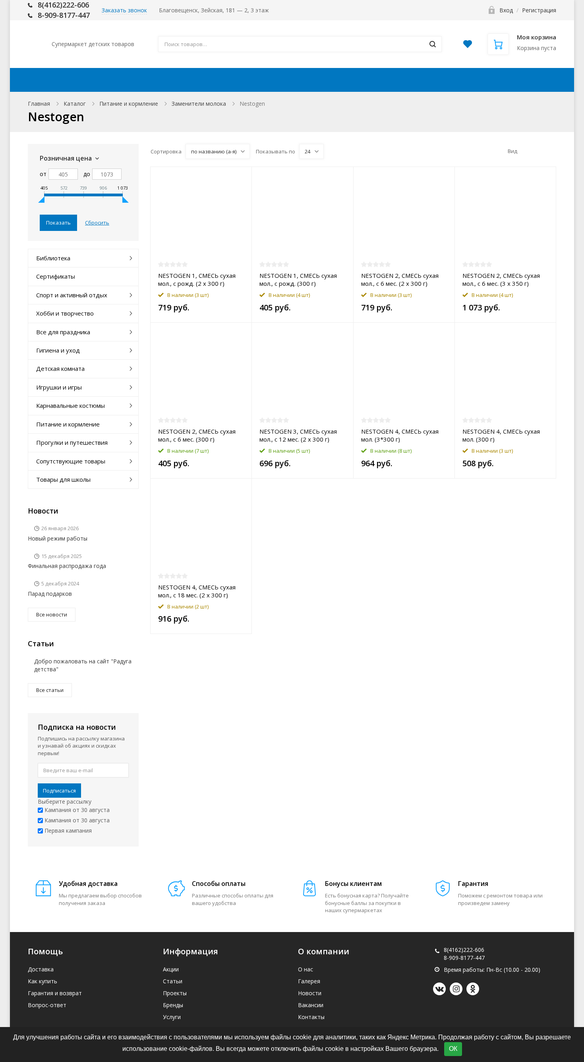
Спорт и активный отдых (71, 295)
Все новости (51, 614)
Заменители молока (199, 103)
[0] (468, 46)
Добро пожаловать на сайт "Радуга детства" (82, 665)
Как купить (270, 80)
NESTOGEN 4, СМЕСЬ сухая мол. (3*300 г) (400, 435)
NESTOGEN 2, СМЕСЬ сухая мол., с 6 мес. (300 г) (197, 435)
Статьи (172, 981)
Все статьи (50, 690)
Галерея (309, 981)
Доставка (210, 80)
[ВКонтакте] (439, 989)
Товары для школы (63, 479)
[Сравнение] (241, 177)
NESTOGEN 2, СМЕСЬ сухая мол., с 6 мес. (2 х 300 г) (400, 279)
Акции (160, 80)
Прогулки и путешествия (72, 442)
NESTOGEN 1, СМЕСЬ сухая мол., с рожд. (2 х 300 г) (197, 279)
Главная (39, 103)
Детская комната (60, 368)
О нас (305, 969)
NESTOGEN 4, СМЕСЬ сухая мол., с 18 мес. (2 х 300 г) (197, 591)
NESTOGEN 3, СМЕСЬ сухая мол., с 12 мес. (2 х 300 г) (298, 435)
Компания (414, 80)
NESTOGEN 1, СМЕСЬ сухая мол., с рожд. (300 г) (298, 279)
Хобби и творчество (65, 313)
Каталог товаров (90, 80)
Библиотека (53, 258)
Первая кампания (67, 830)
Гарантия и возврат (55, 993)
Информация (339, 80)
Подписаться (59, 790)
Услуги (172, 1017)
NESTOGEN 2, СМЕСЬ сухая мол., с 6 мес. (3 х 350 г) (501, 279)
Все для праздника (63, 332)
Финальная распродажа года (67, 566)
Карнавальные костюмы (70, 405)
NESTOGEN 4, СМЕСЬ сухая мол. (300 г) (501, 435)
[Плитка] (526, 151)
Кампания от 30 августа (76, 810)
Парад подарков (50, 593)
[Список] (539, 151)
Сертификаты (55, 276)
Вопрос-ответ (47, 1005)
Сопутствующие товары (70, 461)
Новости (309, 993)
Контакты (482, 80)
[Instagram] (456, 989)
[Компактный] (551, 151)
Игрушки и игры (59, 387)
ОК (453, 1048)
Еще (529, 80)
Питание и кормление (128, 103)
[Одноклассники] (472, 989)
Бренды (173, 1005)
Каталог (75, 103)
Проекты (175, 993)
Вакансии (310, 1005)
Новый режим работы (57, 538)
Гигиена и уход (58, 350)
